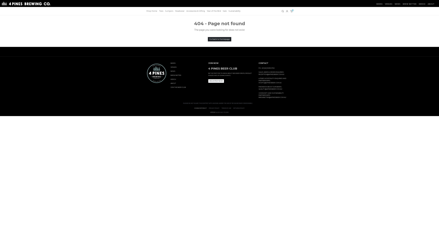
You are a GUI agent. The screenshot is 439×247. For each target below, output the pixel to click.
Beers (379, 4)
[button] (283, 11)
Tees (161, 11)
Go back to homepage (219, 39)
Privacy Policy (214, 108)
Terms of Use (226, 108)
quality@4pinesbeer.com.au (270, 89)
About (431, 4)
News (397, 4)
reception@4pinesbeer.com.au (271, 74)
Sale (225, 11)
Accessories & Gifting (195, 11)
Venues (388, 4)
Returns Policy (239, 108)
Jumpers (169, 11)
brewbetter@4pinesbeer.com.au (272, 97)
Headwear (180, 11)
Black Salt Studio (222, 112)
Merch (422, 4)
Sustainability (235, 11)
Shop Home (151, 11)
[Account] (287, 11)
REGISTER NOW (216, 81)
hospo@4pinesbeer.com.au (270, 83)
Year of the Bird (214, 11)
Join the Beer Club (178, 87)
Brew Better (409, 4)
